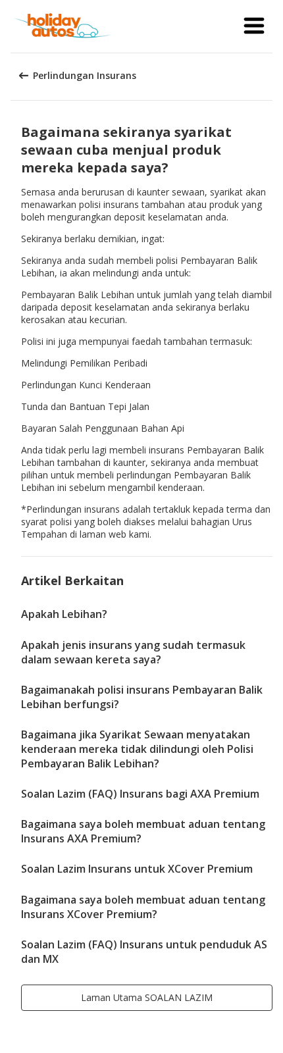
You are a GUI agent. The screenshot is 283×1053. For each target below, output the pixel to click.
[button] (254, 26)
